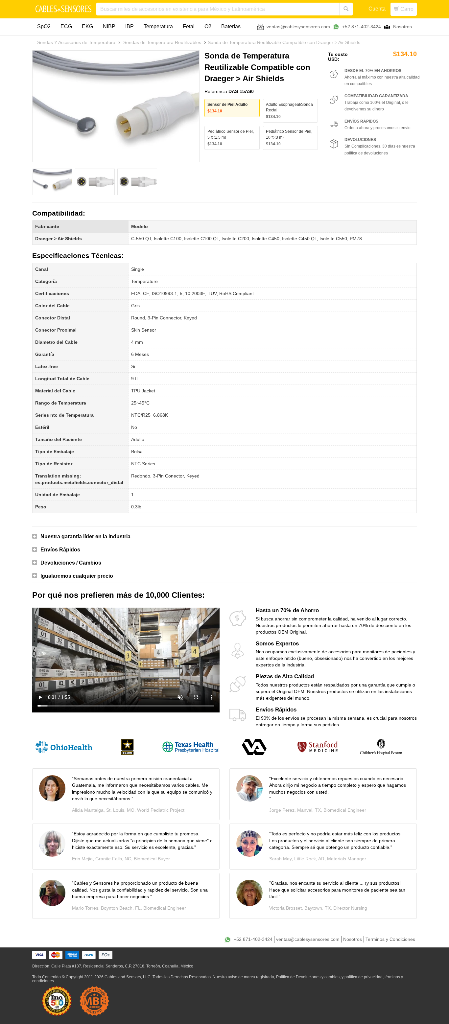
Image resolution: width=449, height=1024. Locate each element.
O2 (207, 26)
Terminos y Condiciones (390, 939)
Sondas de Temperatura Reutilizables (162, 42)
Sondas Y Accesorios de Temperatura (76, 42)
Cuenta (377, 9)
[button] (224, 536)
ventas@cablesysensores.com (298, 26)
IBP (129, 26)
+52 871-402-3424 (361, 26)
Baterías (231, 26)
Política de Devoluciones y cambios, (308, 977)
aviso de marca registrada (251, 977)
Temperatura (158, 26)
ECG (66, 26)
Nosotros (402, 26)
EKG (87, 26)
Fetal (189, 26)
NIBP (109, 26)
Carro (406, 9)
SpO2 (44, 26)
